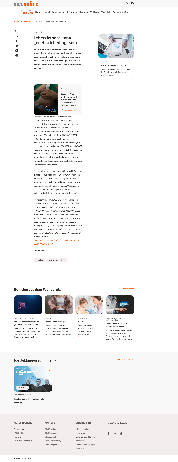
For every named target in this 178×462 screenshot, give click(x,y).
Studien (63, 260)
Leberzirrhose (52, 260)
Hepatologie (39, 260)
